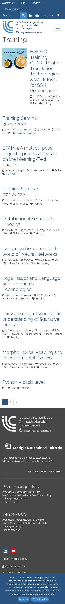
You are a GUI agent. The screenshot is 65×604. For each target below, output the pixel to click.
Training (47, 103)
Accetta (23, 599)
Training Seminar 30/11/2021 (20, 121)
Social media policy (15, 558)
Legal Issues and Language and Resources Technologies (31, 284)
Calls (22, 3)
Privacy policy (40, 599)
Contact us (48, 15)
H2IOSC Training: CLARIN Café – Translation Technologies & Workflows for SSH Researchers (46, 71)
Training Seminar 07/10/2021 (20, 191)
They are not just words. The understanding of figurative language (32, 319)
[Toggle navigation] (57, 27)
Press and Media (14, 9)
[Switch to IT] (59, 15)
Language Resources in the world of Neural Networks (31, 251)
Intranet (9, 3)
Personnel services (15, 566)
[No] (60, 588)
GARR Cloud (21, 572)
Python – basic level (23, 382)
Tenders (35, 3)
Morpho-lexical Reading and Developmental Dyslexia (32, 355)
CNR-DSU (54, 471)
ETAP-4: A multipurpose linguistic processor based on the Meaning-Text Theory (29, 156)
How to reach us (11, 502)
